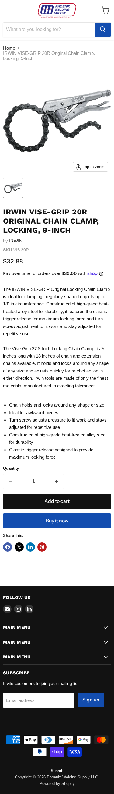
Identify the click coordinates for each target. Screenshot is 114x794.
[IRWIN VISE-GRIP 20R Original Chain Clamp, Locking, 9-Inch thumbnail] (13, 188)
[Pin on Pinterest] (42, 547)
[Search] (103, 30)
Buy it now (57, 521)
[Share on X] (19, 547)
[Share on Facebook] (7, 547)
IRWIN (15, 240)
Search (57, 770)
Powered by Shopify (57, 783)
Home (9, 48)
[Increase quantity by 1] (56, 481)
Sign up (90, 700)
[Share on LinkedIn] (30, 547)
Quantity (11, 468)
